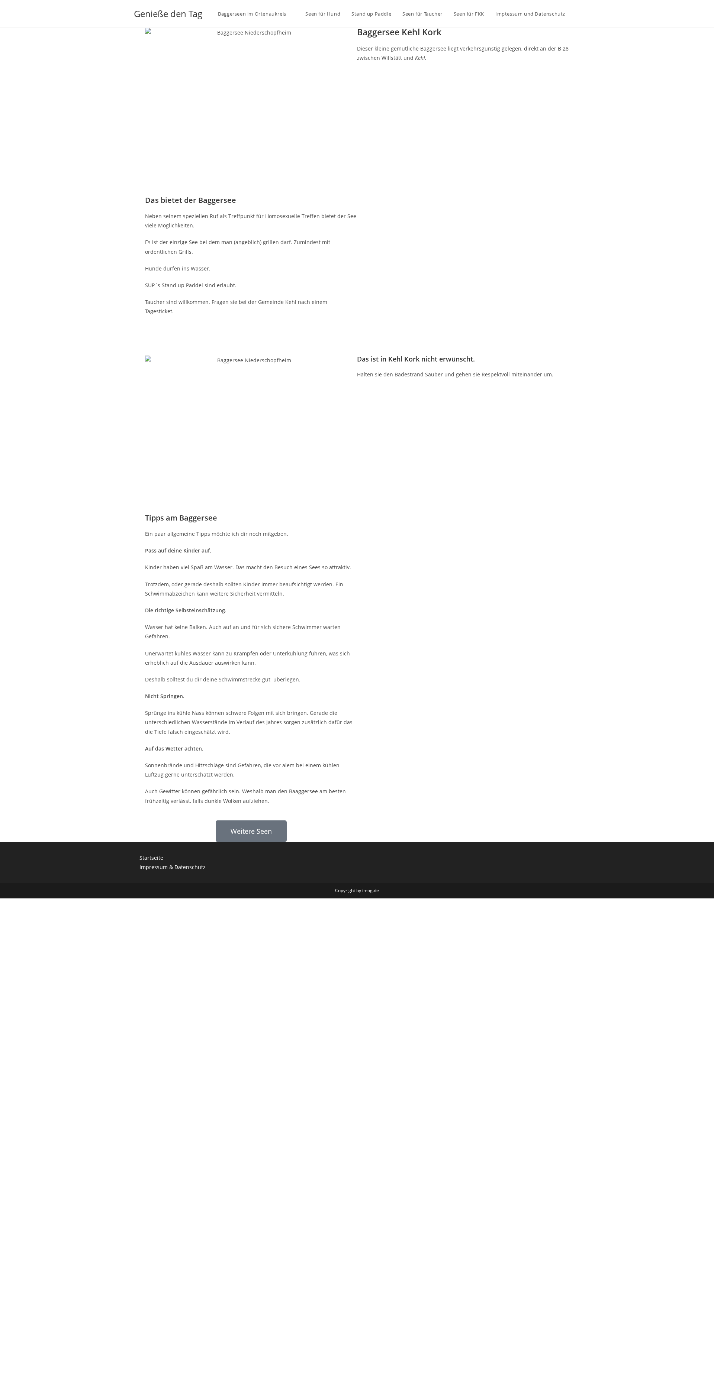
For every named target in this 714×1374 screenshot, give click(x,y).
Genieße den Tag (168, 13)
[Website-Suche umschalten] (578, 13)
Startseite (151, 857)
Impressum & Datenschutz (172, 867)
